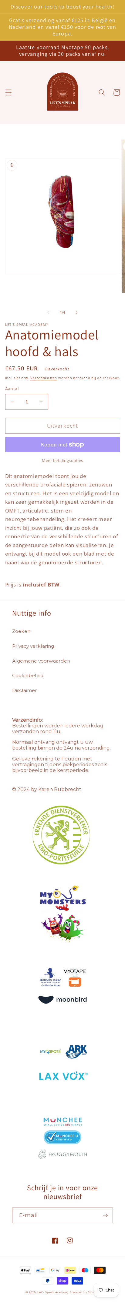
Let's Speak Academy (53, 1292)
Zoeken (21, 631)
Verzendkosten (43, 378)
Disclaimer (24, 690)
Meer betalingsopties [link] (62, 460)
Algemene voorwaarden (41, 661)
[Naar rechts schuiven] (76, 312)
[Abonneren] (105, 1215)
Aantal (12, 389)
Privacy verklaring (33, 646)
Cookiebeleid (28, 675)
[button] (8, 92)
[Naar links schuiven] (48, 312)
